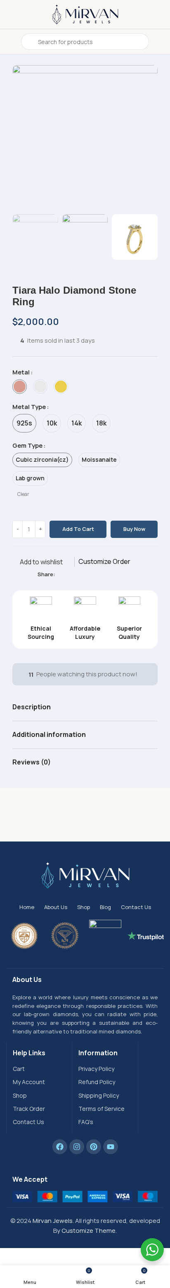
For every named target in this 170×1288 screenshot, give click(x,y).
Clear (23, 494)
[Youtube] (110, 1146)
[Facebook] (59, 1146)
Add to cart (78, 529)
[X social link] (69, 574)
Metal (21, 372)
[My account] (160, 41)
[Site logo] (85, 13)
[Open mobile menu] (9, 41)
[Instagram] (76, 1146)
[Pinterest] (93, 1146)
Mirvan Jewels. (53, 1220)
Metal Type (29, 406)
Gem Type (27, 445)
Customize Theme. (89, 1230)
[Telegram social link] (98, 574)
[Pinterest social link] (79, 574)
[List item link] (39, 1068)
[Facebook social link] (60, 574)
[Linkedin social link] (88, 574)
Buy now (134, 529)
